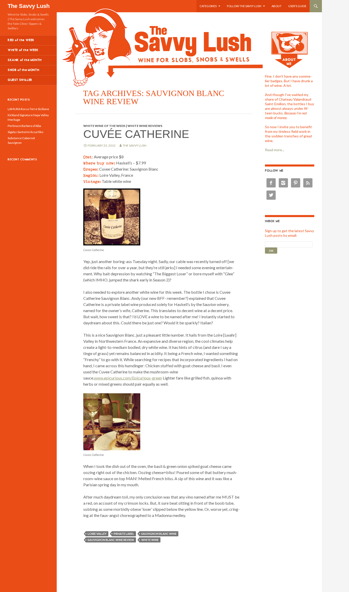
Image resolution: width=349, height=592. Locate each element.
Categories (208, 6)
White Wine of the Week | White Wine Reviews (122, 126)
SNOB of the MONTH (23, 70)
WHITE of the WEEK (23, 50)
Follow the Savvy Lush (244, 6)
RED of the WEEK (21, 40)
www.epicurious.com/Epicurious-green (128, 377)
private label (124, 533)
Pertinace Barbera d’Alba (24, 126)
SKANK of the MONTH (25, 60)
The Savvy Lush (29, 6)
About (277, 6)
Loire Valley (97, 533)
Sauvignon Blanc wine (159, 533)
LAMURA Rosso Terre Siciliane (28, 109)
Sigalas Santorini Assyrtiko (25, 132)
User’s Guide (297, 6)
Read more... (274, 150)
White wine (150, 539)
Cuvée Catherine (136, 134)
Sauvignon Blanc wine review (111, 539)
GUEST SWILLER (20, 80)
